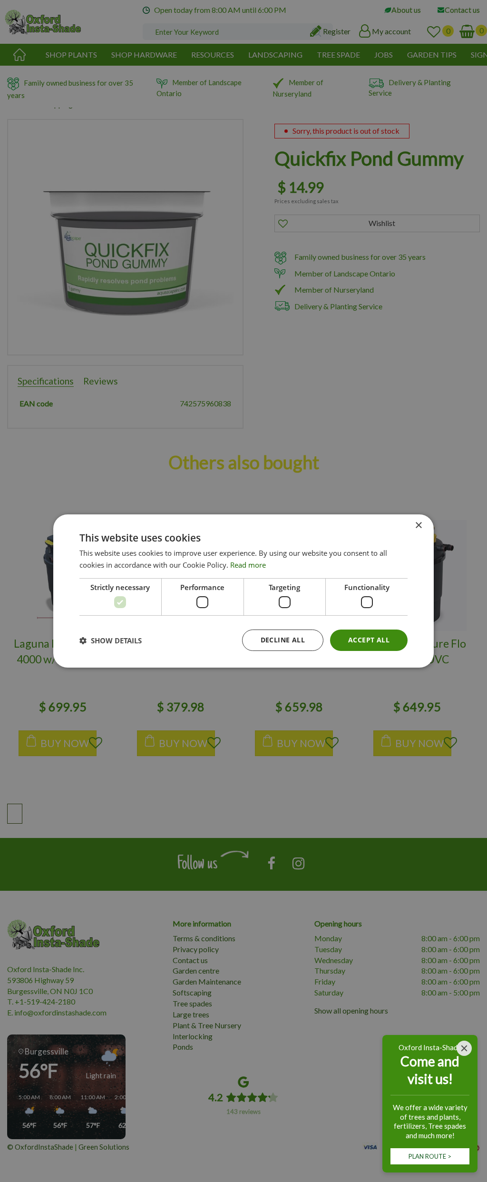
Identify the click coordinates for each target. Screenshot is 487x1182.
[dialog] (243, 591)
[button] (110, 640)
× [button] (418, 525)
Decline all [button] (283, 639)
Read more (248, 565)
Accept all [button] (369, 639)
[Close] (464, 1048)
